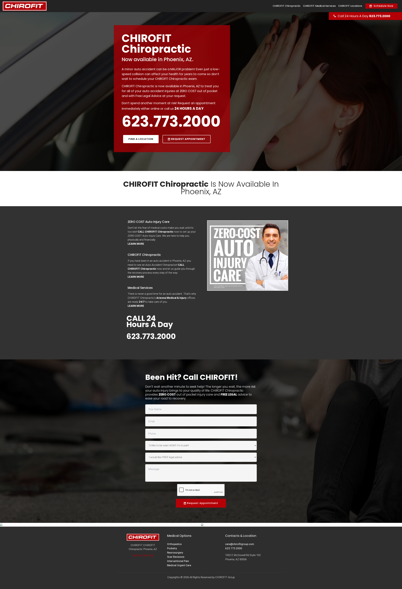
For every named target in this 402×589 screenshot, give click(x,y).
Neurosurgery (175, 552)
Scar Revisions (175, 556)
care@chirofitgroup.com (239, 544)
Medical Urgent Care (179, 565)
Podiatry (172, 548)
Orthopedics (174, 544)
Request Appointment (202, 503)
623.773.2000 (379, 16)
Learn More (136, 243)
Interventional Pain (178, 561)
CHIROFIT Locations (350, 6)
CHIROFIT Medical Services (319, 6)
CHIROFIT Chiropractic (287, 6)
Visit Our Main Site (143, 555)
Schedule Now (382, 6)
